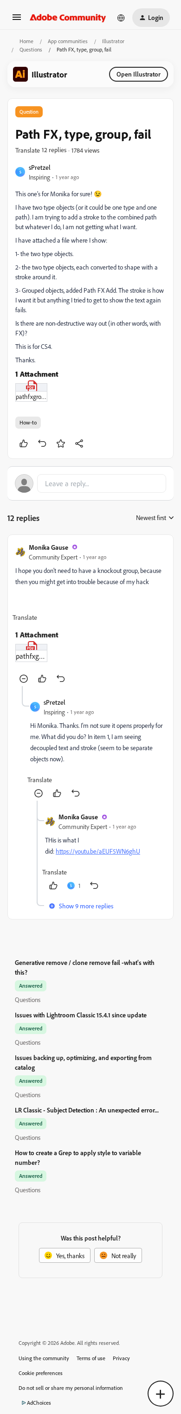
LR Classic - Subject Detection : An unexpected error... (87, 1110)
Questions (30, 49)
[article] (90, 614)
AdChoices (39, 1402)
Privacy (121, 1358)
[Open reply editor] (90, 483)
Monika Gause (48, 547)
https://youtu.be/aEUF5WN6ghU (98, 851)
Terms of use (91, 1358)
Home (26, 41)
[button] (16, 20)
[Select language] (121, 17)
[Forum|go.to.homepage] (68, 17)
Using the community (44, 1358)
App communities (68, 41)
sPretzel (40, 167)
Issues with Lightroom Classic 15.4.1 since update (81, 1015)
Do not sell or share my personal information (71, 1387)
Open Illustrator (138, 74)
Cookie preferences (41, 1372)
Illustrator (113, 41)
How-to (28, 422)
